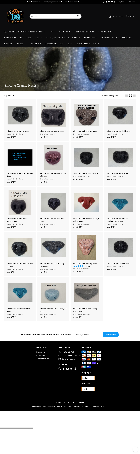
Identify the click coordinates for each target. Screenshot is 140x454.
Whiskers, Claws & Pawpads (116, 38)
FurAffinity (76, 406)
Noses (39, 38)
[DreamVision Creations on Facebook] (63, 368)
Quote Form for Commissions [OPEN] (24, 32)
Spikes (20, 44)
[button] (78, 266)
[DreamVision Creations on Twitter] (71, 368)
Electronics (34, 44)
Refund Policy (41, 355)
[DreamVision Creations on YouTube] (67, 368)
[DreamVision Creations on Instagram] (60, 368)
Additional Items (54, 44)
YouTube (95, 406)
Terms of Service (42, 359)
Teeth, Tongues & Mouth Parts (63, 38)
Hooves (8, 44)
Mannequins (65, 32)
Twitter (103, 406)
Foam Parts (90, 38)
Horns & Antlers (13, 38)
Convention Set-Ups (88, 44)
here (33, 2)
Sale (70, 44)
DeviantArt (86, 406)
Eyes (29, 38)
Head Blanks (105, 32)
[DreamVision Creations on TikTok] (75, 368)
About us (67, 406)
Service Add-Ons (85, 32)
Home (52, 32)
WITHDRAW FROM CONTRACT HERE (70, 402)
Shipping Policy (41, 352)
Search (59, 406)
